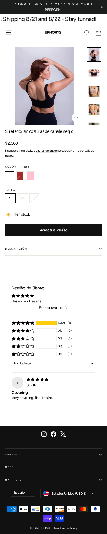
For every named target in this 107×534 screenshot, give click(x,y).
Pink (30, 176)
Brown (20, 176)
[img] (37, 379)
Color (17, 167)
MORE (9, 467)
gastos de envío (46, 150)
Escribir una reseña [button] (53, 308)
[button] (23, 323)
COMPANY (12, 455)
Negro (9, 176)
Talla (10, 190)
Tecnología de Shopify (65, 528)
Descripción (16, 249)
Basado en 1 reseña (26, 301)
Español (20, 492)
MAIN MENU (13, 480)
